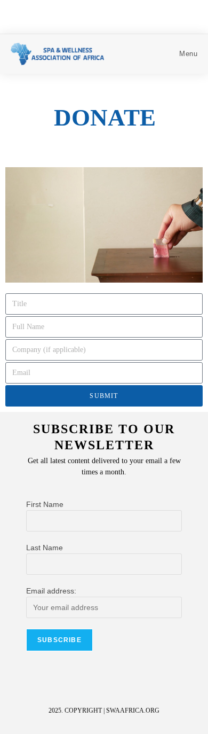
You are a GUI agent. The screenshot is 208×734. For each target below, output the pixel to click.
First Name (44, 504)
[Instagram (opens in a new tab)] (116, 15)
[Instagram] (123, 683)
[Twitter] (84, 683)
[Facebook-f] (104, 683)
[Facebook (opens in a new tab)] (106, 15)
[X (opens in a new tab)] (93, 15)
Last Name (44, 547)
